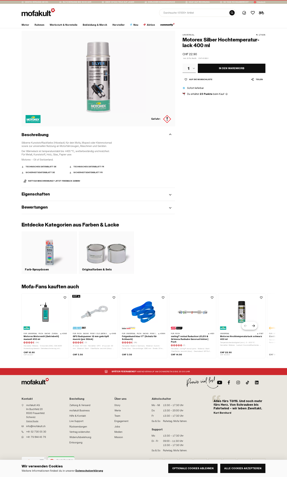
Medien (118, 432)
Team (117, 415)
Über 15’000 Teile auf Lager (119, 2)
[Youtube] (219, 382)
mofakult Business (79, 410)
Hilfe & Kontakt (77, 415)
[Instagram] (238, 382)
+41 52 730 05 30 (36, 431)
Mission (118, 437)
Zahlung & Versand (79, 405)
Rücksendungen (78, 426)
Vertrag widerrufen (79, 432)
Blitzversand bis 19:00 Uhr (77, 2)
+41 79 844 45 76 (36, 437)
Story (117, 405)
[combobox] (189, 68)
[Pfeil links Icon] (245, 326)
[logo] (38, 12)
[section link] (167, 25)
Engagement (121, 421)
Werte (117, 410)
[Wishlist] (253, 13)
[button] (98, 134)
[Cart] (261, 13)
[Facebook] (229, 382)
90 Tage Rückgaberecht (236, 2)
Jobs (117, 426)
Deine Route (32, 421)
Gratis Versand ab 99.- (37, 2)
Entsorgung (75, 442)
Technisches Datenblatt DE (41, 167)
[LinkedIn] (256, 382)
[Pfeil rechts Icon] (253, 326)
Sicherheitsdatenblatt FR (88, 172)
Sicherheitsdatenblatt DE (40, 172)
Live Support (76, 421)
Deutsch (261, 2)
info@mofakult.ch (36, 426)
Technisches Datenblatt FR (88, 167)
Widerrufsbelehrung (80, 437)
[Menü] (45, 459)
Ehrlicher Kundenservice (161, 2)
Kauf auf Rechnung (199, 2)
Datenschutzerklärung (89, 470)
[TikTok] (247, 382)
